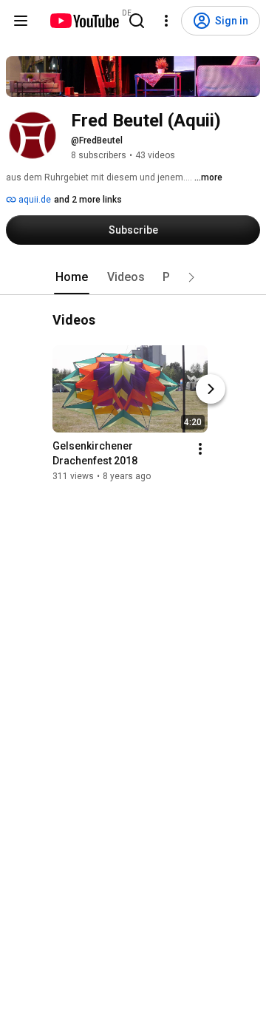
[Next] (210, 389)
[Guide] (21, 21)
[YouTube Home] (83, 20)
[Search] (137, 21)
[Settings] (166, 21)
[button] (191, 277)
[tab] (71, 277)
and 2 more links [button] (88, 199)
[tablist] (133, 277)
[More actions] (200, 449)
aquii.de (33, 199)
